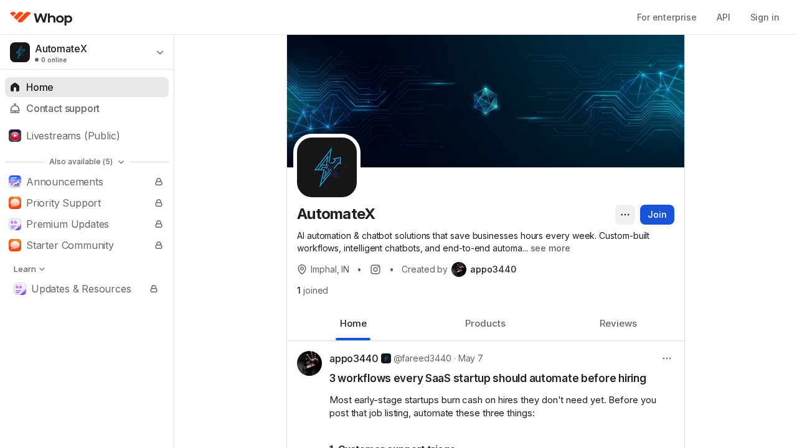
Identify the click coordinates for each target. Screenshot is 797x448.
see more (550, 248)
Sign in (765, 17)
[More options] (625, 215)
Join (657, 214)
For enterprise (667, 17)
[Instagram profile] (375, 269)
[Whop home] (41, 17)
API (723, 17)
